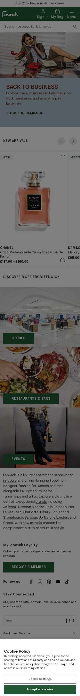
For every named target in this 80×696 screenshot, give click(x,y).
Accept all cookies (40, 689)
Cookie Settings (40, 679)
